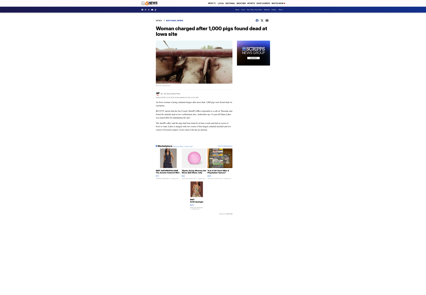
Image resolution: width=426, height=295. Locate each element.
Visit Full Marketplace (225, 146)
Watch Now (278, 3)
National (230, 3)
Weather (241, 3)
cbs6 (146, 10)
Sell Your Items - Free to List (182, 146)
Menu (211, 3)
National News (174, 20)
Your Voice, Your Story (254, 10)
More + (281, 10)
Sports (251, 3)
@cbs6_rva (156, 10)
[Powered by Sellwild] (229, 214)
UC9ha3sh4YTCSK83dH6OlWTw (152, 10)
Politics (274, 10)
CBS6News (142, 10)
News (237, 10)
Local (221, 3)
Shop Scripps (263, 3)
